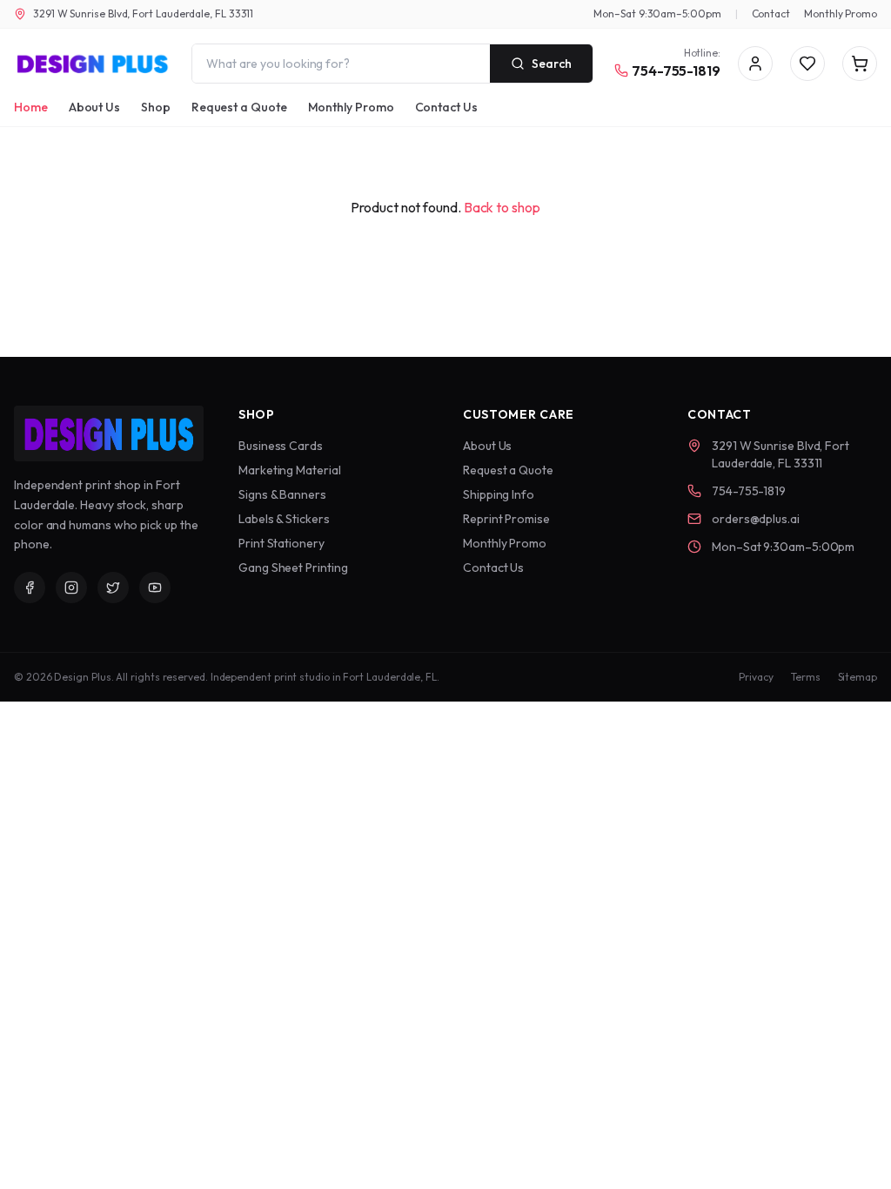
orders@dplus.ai (756, 519)
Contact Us (446, 107)
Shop (156, 107)
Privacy (756, 676)
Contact (771, 13)
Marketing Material (289, 470)
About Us (94, 107)
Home (31, 107)
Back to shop (502, 207)
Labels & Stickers (284, 519)
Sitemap (857, 676)
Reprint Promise (506, 519)
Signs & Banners (282, 494)
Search (552, 63)
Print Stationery (281, 543)
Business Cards (280, 445)
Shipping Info (498, 494)
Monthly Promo (840, 13)
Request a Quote (239, 107)
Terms (806, 676)
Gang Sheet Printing (292, 567)
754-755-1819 (676, 70)
